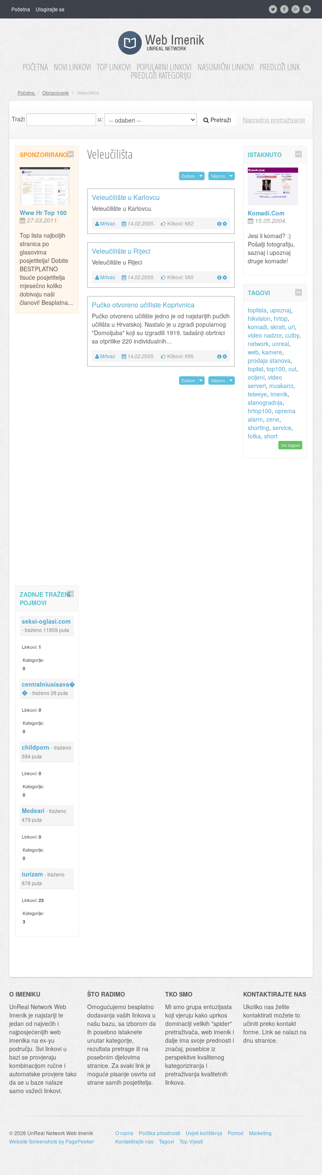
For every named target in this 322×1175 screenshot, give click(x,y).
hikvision (259, 318)
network (258, 343)
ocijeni (256, 377)
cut (292, 369)
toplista (257, 310)
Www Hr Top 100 (43, 212)
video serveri (265, 381)
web (253, 352)
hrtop (281, 318)
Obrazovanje (55, 92)
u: (100, 119)
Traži (18, 119)
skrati (277, 327)
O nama (124, 1132)
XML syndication (308, 9)
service (282, 427)
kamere (272, 352)
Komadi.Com (266, 213)
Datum (188, 176)
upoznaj (280, 310)
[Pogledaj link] (219, 223)
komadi (257, 327)
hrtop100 (260, 411)
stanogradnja (265, 402)
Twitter (274, 9)
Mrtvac (107, 223)
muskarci (281, 385)
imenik (279, 394)
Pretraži (220, 119)
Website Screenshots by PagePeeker (51, 1141)
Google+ (296, 9)
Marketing (260, 1132)
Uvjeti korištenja (204, 1132)
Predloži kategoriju (161, 75)
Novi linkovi (72, 67)
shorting (258, 427)
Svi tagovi (290, 445)
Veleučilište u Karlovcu (126, 197)
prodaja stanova (269, 360)
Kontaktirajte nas (134, 1141)
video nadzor (265, 335)
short (271, 436)
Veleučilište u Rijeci (121, 251)
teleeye (257, 394)
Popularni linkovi (164, 67)
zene (272, 419)
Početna (20, 9)
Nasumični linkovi (225, 67)
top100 (276, 369)
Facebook (285, 9)
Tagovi (166, 1141)
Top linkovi (114, 67)
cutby (292, 335)
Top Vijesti (191, 1141)
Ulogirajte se (50, 9)
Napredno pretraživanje (274, 119)
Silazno (218, 176)
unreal (280, 343)
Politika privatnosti (159, 1132)
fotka (254, 436)
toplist (255, 369)
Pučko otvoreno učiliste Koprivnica (143, 304)
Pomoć (236, 1132)
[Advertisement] (48, 448)
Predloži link (280, 67)
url (291, 327)
